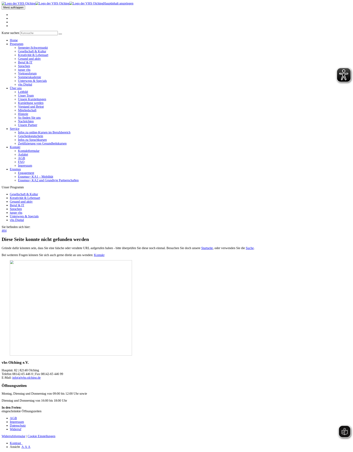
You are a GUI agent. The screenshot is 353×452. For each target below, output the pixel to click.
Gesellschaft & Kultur (32, 51)
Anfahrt (23, 154)
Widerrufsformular (13, 436)
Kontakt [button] (15, 147)
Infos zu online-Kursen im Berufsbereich (44, 132)
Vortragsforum (27, 73)
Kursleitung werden (31, 103)
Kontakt (99, 255)
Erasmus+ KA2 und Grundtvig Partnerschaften (48, 180)
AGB (21, 158)
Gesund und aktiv (29, 58)
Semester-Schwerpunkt (33, 47)
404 (4, 230)
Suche (250, 248)
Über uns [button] (16, 88)
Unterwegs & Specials (32, 80)
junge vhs (24, 69)
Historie (23, 114)
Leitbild (23, 92)
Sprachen (24, 66)
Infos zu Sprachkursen (32, 139)
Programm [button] (16, 44)
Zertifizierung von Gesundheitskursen (42, 143)
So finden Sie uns (29, 117)
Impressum (25, 165)
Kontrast (16, 443)
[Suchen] (60, 34)
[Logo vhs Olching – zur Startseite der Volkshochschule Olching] (52, 3)
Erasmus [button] (15, 169)
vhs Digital (25, 84)
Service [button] (14, 128)
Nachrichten (26, 121)
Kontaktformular (28, 151)
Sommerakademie (29, 77)
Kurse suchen (10, 33)
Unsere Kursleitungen (32, 99)
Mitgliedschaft (27, 110)
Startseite (207, 248)
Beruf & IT (25, 62)
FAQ (21, 162)
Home (14, 40)
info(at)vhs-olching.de (26, 377)
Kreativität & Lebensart (33, 55)
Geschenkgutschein (30, 136)
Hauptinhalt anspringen (118, 3)
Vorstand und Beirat (31, 106)
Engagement (26, 173)
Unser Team (26, 95)
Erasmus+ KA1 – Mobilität (35, 176)
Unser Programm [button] (13, 187)
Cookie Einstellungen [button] (41, 436)
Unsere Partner (27, 125)
